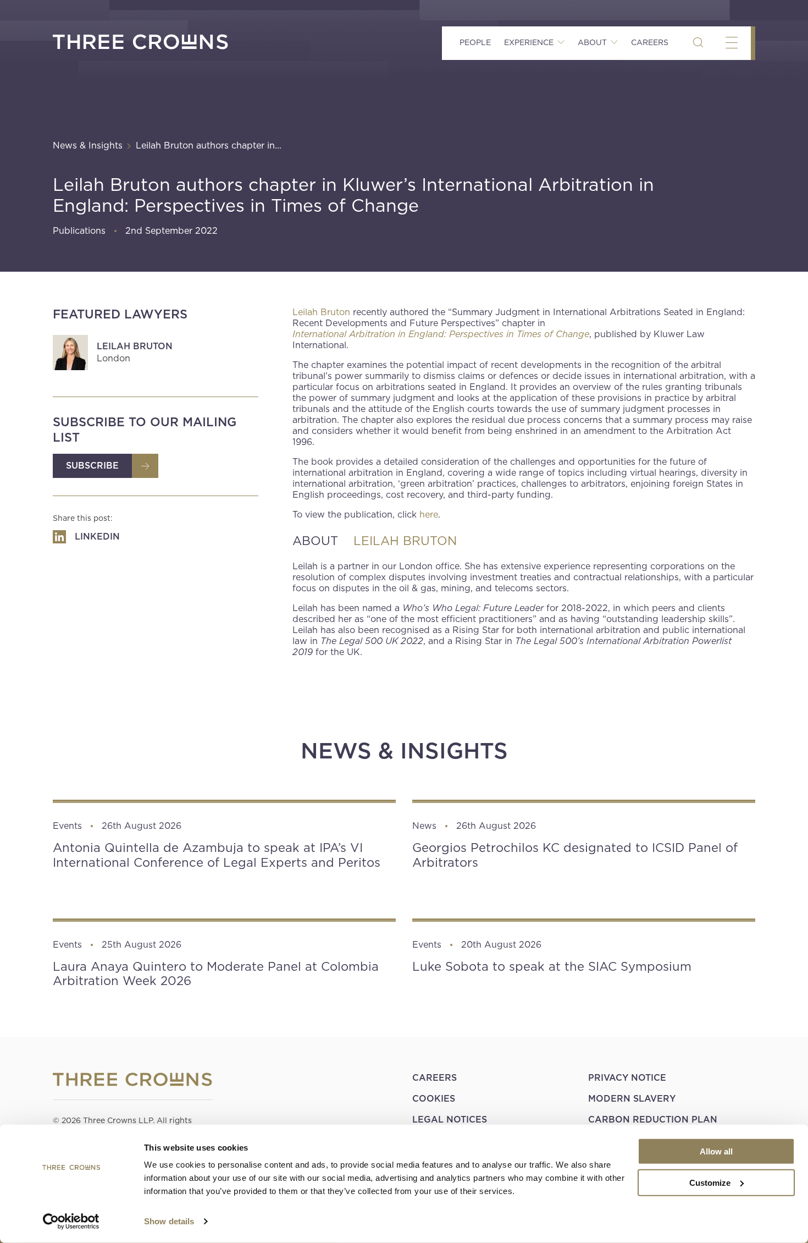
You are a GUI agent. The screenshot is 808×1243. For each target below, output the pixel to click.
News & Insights (88, 145)
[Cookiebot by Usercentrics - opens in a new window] (71, 1221)
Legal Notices (449, 1119)
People (475, 42)
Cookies (433, 1098)
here (428, 514)
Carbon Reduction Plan (652, 1119)
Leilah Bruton (135, 346)
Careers (649, 42)
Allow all (716, 1151)
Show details (169, 1221)
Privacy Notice (627, 1077)
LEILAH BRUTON (405, 541)
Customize (709, 1182)
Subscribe (92, 465)
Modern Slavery (632, 1098)
